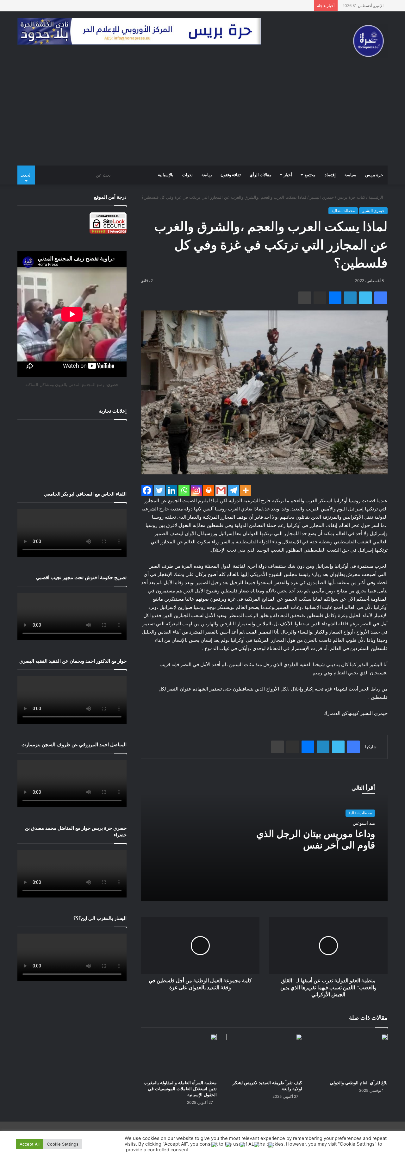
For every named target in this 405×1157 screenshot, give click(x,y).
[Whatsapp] (184, 490)
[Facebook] (147, 490)
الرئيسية (376, 197)
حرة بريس (374, 175)
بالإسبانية (165, 175)
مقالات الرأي (260, 175)
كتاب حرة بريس (351, 197)
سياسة (350, 175)
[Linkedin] (171, 490)
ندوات (187, 175)
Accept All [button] (30, 1144)
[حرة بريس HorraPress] (369, 41)
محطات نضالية (343, 210)
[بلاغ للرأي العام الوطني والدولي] (350, 1055)
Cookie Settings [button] (62, 1144)
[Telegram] (233, 490)
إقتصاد (330, 175)
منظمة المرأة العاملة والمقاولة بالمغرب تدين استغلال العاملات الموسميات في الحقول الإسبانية (180, 1088)
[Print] (208, 490)
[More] (245, 490)
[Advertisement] (202, 118)
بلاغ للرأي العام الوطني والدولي (359, 1082)
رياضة (207, 175)
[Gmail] (221, 490)
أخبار (288, 175)
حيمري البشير (322, 197)
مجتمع (310, 175)
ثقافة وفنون (231, 175)
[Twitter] (159, 490)
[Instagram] (196, 490)
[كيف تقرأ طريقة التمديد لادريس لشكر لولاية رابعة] (264, 1055)
